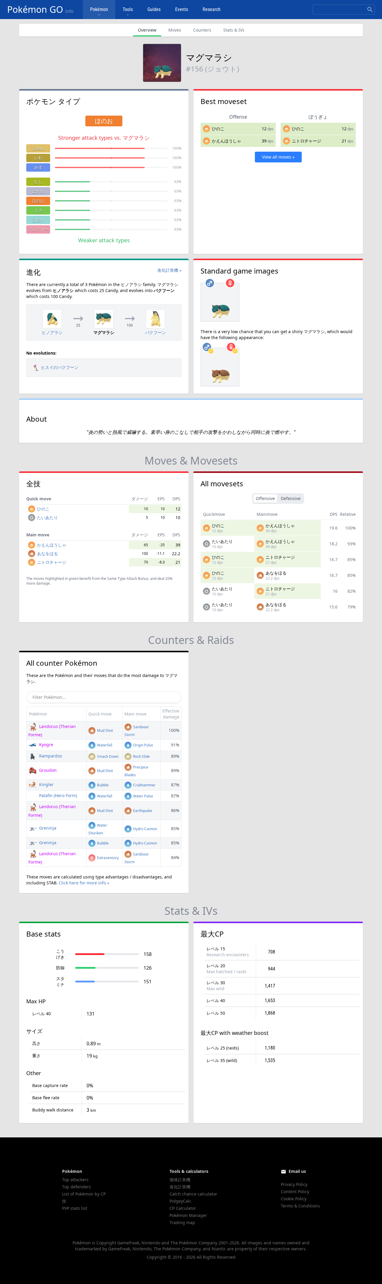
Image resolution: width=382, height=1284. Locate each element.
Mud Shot (104, 730)
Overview (147, 30)
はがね (38, 191)
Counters (202, 30)
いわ (38, 158)
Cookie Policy (293, 1198)
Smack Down (107, 756)
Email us (297, 1171)
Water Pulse (142, 796)
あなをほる (47, 553)
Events (181, 9)
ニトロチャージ (306, 141)
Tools (128, 9)
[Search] (370, 9)
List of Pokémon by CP (84, 1194)
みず (38, 167)
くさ (38, 210)
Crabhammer (143, 785)
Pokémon (99, 9)
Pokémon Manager (188, 1215)
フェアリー (38, 229)
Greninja (47, 828)
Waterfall (104, 745)
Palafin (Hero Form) (57, 795)
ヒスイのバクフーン (59, 367)
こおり (38, 220)
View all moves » (278, 157)
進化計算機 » (169, 270)
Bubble (102, 785)
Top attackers (75, 1179)
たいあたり (47, 517)
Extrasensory (107, 857)
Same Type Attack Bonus (127, 578)
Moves (174, 30)
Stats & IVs (233, 30)
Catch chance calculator (193, 1194)
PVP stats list (74, 1208)
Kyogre (45, 744)
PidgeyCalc (180, 1201)
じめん (38, 148)
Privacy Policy (294, 1184)
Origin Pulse (142, 745)
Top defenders (76, 1187)
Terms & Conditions (300, 1206)
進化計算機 (180, 1187)
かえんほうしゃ (226, 141)
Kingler (46, 784)
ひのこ (218, 128)
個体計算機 (180, 1179)
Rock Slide (141, 756)
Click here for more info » (84, 883)
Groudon (47, 770)
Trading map (182, 1222)
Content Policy (295, 1191)
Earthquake (142, 810)
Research (212, 9)
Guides (154, 9)
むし (38, 181)
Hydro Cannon (144, 828)
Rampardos (50, 756)
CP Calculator (183, 1208)
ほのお (38, 201)
